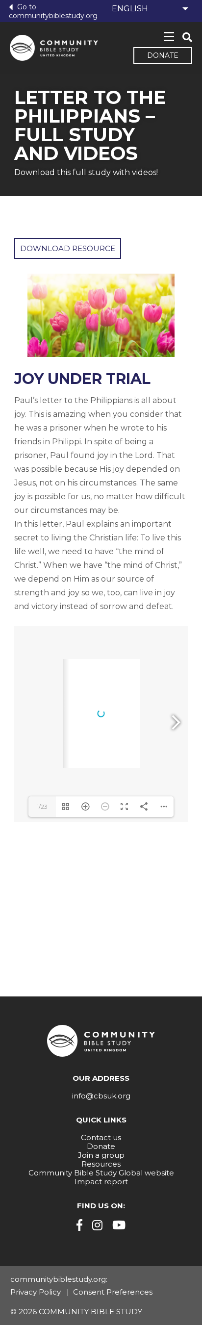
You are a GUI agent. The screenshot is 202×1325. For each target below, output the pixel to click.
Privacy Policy (35, 1292)
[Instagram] (97, 1225)
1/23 (42, 806)
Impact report (101, 1181)
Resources (101, 1164)
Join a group (101, 1155)
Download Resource (67, 248)
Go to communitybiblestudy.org (53, 11)
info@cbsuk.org (101, 1095)
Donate (162, 55)
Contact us (101, 1137)
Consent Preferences (112, 1292)
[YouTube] (119, 1225)
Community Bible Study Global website (101, 1172)
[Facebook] (79, 1225)
